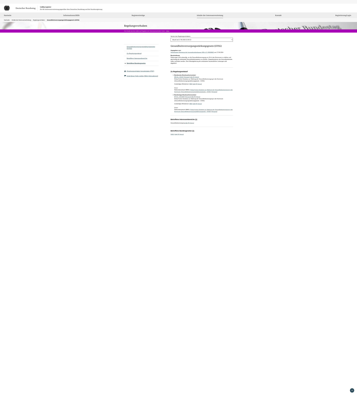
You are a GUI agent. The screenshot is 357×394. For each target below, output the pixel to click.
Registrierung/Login (343, 15)
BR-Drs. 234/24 (178, 77)
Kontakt (278, 15)
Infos (167, 31)
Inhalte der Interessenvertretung (210, 15)
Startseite (7, 15)
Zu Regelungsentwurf (134, 53)
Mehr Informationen (151, 76)
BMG (190, 84)
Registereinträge (138, 15)
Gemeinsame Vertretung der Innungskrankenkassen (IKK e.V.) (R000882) (192, 52)
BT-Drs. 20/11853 (179, 97)
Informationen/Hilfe (71, 15)
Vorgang (186, 77)
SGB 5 (172, 134)
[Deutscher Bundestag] (21, 8)
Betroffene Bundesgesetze (136, 63)
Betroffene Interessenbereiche (137, 58)
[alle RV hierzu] (194, 77)
